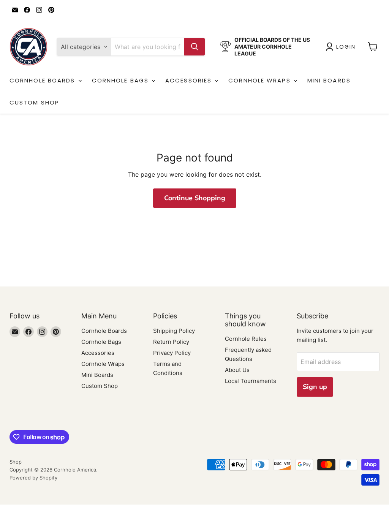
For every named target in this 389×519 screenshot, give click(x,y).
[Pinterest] (51, 10)
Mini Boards (329, 80)
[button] (342, 46)
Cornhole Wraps (260, 80)
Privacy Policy (172, 352)
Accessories (189, 80)
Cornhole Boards (43, 80)
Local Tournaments (250, 381)
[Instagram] (39, 10)
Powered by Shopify (33, 478)
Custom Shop (34, 102)
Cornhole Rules (246, 338)
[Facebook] (27, 10)
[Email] (14, 10)
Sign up (315, 386)
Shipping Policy (174, 330)
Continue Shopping (194, 198)
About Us (237, 369)
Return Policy (171, 341)
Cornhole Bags (121, 80)
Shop (15, 462)
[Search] (194, 46)
